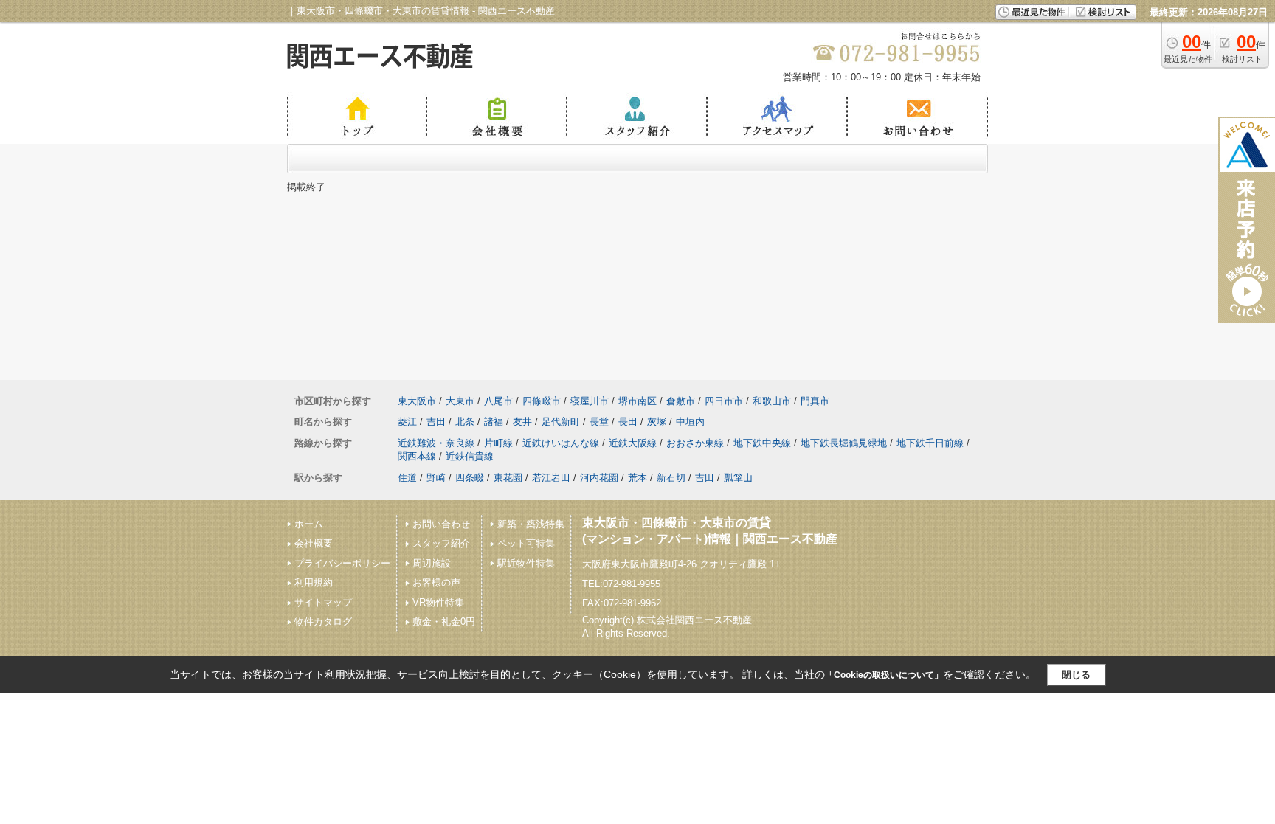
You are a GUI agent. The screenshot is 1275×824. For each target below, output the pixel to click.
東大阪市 (417, 400)
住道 (407, 477)
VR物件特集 (438, 602)
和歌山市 (772, 400)
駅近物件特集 (526, 563)
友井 (522, 421)
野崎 (436, 477)
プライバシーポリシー (342, 563)
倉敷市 (680, 400)
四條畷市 (541, 400)
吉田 (436, 421)
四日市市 (724, 400)
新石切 (671, 477)
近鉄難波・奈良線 (436, 443)
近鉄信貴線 (470, 456)
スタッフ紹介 (441, 543)
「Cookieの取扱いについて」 (884, 675)
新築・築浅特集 (530, 524)
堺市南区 (637, 400)
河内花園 (599, 477)
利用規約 (313, 582)
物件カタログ (323, 621)
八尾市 (498, 400)
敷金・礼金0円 (443, 621)
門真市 (815, 400)
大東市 (460, 400)
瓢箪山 (738, 477)
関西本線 (417, 456)
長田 (628, 421)
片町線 (498, 443)
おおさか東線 (695, 443)
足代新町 (561, 421)
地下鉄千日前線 (930, 443)
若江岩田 (551, 477)
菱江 (407, 421)
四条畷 (469, 477)
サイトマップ (323, 602)
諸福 (493, 421)
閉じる (1076, 674)
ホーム (308, 524)
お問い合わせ (441, 524)
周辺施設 (431, 563)
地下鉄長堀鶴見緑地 (844, 443)
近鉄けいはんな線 (560, 443)
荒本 (637, 477)
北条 (464, 421)
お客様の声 (436, 582)
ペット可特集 (526, 543)
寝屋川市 (589, 400)
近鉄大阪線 (633, 443)
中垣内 (690, 421)
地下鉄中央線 (762, 443)
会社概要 (313, 543)
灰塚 (656, 421)
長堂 (599, 421)
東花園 (508, 477)
